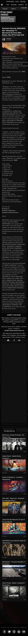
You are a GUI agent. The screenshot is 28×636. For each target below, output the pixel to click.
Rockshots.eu (5, 209)
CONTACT (21, 5)
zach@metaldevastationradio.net (14, 330)
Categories (9, 12)
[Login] (24, 1)
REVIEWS (14, 5)
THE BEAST (8, 38)
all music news (4, 14)
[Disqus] (14, 363)
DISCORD (24, 8)
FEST (7, 5)
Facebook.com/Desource (8, 210)
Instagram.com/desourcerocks (10, 212)
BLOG (17, 1)
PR (26, 5)
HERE (23, 71)
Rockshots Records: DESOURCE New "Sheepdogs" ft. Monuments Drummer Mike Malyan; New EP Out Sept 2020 (7, 19)
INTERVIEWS (10, 1)
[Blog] (2, 24)
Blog (4, 12)
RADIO (22, 1)
